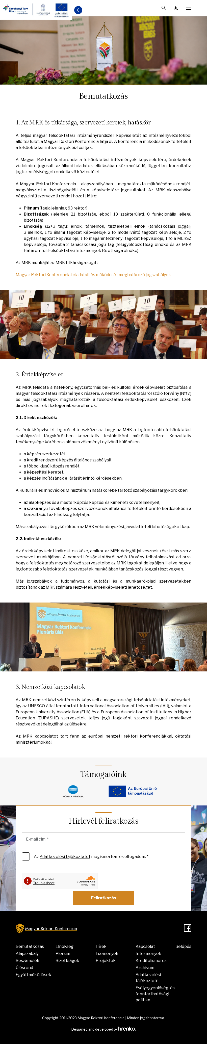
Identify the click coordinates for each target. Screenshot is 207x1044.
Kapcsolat (145, 946)
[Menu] (188, 8)
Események (107, 953)
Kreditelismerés (151, 960)
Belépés (183, 946)
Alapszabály (27, 953)
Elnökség (64, 946)
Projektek (106, 960)
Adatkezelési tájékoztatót (65, 856)
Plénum (63, 953)
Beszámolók (27, 960)
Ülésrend (24, 967)
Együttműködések (33, 974)
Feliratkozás (103, 898)
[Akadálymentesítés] (176, 8)
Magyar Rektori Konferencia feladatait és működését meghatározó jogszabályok (93, 274)
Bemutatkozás (30, 946)
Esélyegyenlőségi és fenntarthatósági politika (155, 993)
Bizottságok (67, 960)
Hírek (101, 946)
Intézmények (148, 953)
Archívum (145, 967)
